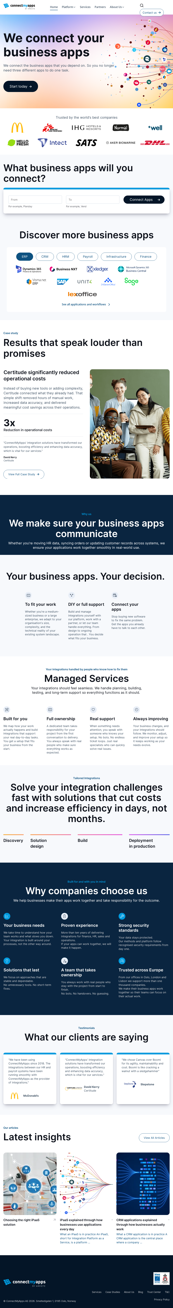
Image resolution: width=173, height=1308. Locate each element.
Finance (145, 256)
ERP (25, 256)
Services (85, 7)
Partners (100, 7)
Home (54, 7)
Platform (67, 7)
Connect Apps (141, 200)
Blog (140, 1292)
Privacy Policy (162, 1299)
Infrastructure (116, 256)
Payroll (88, 256)
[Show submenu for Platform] (74, 7)
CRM (44, 256)
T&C (167, 1292)
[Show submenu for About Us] (123, 7)
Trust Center (154, 1292)
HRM (65, 256)
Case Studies (112, 1292)
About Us (116, 7)
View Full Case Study (22, 474)
